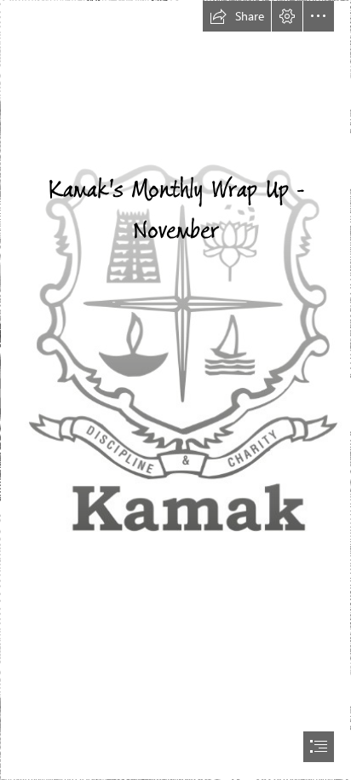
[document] (175, 390)
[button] (237, 16)
